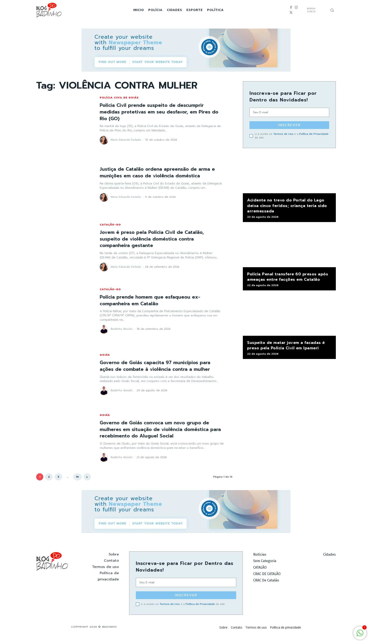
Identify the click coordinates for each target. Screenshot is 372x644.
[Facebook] (291, 7)
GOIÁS (105, 355)
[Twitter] (291, 12)
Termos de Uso (283, 134)
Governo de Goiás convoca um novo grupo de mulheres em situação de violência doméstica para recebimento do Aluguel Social (160, 429)
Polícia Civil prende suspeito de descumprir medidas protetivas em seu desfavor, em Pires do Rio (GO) (159, 112)
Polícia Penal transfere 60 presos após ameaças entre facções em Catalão (287, 276)
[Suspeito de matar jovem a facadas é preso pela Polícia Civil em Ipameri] (289, 315)
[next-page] (87, 476)
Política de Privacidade (314, 134)
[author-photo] (105, 140)
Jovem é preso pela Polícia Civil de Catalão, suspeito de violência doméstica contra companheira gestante (152, 239)
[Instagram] (296, 7)
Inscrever (289, 125)
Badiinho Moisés (122, 329)
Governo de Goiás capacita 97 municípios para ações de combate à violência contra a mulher (155, 366)
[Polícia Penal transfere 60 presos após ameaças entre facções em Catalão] (289, 246)
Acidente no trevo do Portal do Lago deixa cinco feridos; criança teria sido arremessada (287, 205)
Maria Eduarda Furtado (126, 140)
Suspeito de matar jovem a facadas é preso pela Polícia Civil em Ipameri (286, 345)
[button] (332, 10)
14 (77, 477)
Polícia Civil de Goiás (119, 97)
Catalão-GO (110, 224)
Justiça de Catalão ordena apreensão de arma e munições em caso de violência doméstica (157, 172)
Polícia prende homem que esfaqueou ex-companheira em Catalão (150, 300)
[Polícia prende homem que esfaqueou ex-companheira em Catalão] (63, 310)
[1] (359, 635)
